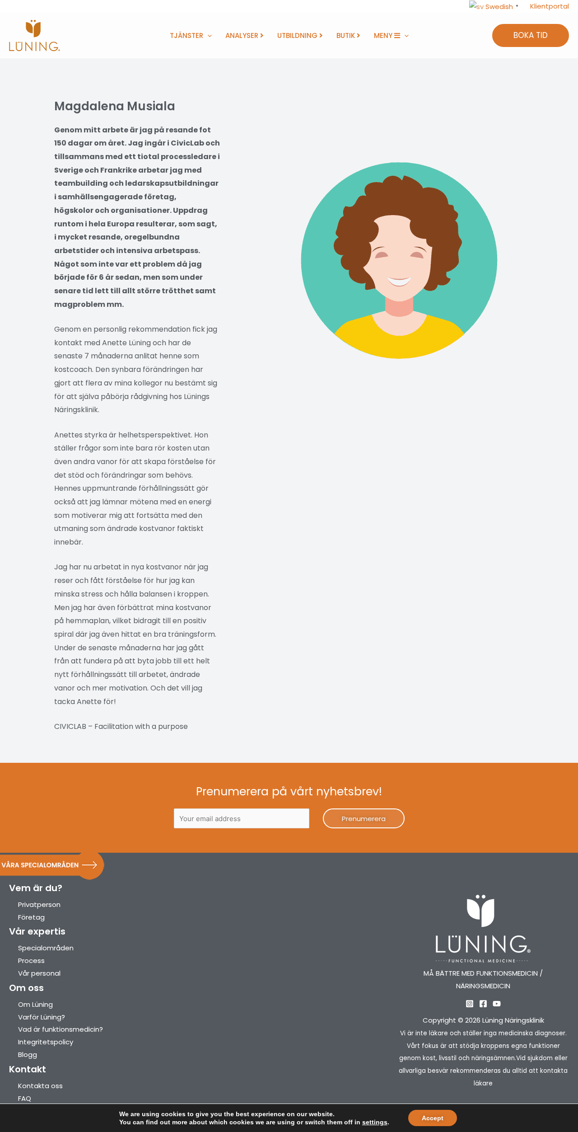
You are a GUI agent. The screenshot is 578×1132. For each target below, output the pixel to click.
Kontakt (27, 1069)
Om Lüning (35, 1004)
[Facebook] (483, 1004)
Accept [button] (432, 1118)
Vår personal (39, 973)
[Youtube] (497, 1004)
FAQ (24, 1098)
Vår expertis (37, 931)
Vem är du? (35, 888)
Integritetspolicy (45, 1042)
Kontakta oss (40, 1085)
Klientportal (549, 6)
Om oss (26, 988)
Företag (31, 917)
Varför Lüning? (41, 1017)
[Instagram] (470, 1004)
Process (31, 960)
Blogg (27, 1054)
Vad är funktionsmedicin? (60, 1029)
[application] (207, 35)
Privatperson (39, 904)
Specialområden (46, 948)
